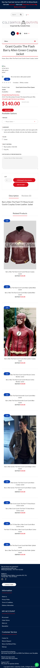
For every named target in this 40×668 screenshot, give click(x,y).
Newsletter (5, 626)
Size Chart (8, 110)
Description (14, 195)
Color (4, 136)
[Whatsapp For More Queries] (37, 665)
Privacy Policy (6, 599)
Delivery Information (7, 605)
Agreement (6, 127)
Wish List (4, 623)
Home (3, 58)
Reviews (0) (26, 195)
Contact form (9, 584)
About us (4, 596)
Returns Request (6, 641)
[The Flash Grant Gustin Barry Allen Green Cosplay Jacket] (20, 77)
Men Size (5, 117)
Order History (6, 620)
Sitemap (4, 647)
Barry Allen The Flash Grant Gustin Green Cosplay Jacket (22, 58)
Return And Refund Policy (9, 644)
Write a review (24, 82)
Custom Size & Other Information (11, 154)
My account (5, 617)
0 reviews (15, 82)
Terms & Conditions (7, 602)
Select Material (7, 144)
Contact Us (5, 638)
